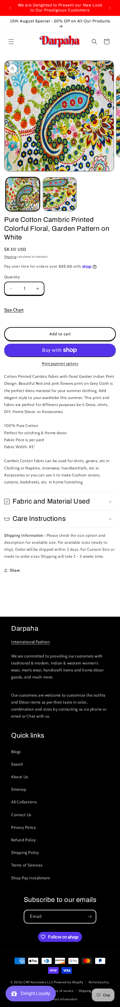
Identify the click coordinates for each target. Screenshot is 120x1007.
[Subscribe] (89, 916)
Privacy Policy (23, 827)
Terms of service (61, 991)
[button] (11, 41)
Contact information (62, 999)
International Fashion (30, 641)
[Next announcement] (110, 8)
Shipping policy (90, 991)
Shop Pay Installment (30, 877)
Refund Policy (23, 839)
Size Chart (13, 310)
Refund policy (99, 982)
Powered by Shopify (68, 982)
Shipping (10, 256)
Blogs (16, 751)
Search (17, 764)
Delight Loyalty (34, 993)
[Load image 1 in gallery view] (23, 194)
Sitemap (18, 789)
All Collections (24, 801)
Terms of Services (26, 865)
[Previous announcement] (10, 8)
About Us (19, 776)
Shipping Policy (25, 852)
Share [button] (15, 570)
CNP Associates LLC (38, 982)
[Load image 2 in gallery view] (60, 194)
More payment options (60, 363)
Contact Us (21, 814)
